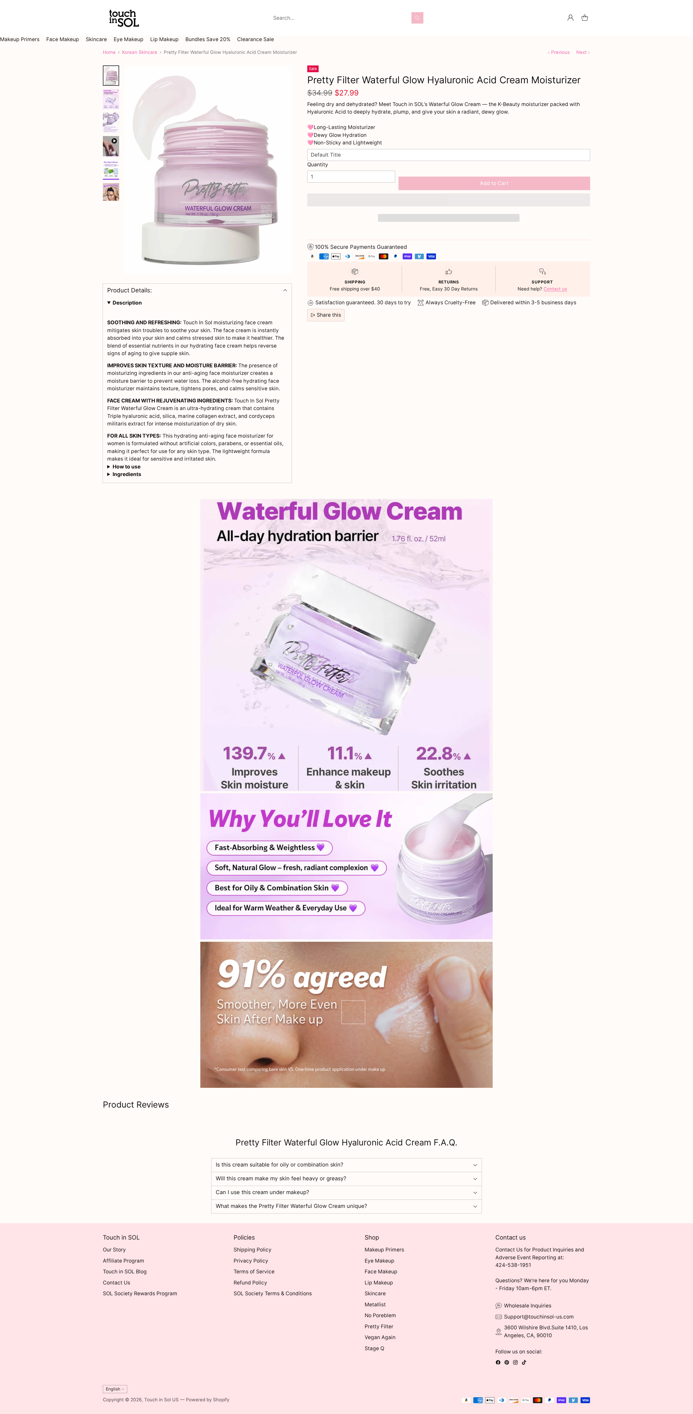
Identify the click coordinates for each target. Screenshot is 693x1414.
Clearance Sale (255, 39)
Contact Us (116, 1283)
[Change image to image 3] (111, 123)
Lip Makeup (164, 39)
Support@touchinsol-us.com (539, 1317)
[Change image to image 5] (111, 170)
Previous (560, 52)
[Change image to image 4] (111, 146)
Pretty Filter (379, 1326)
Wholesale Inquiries (527, 1306)
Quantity (317, 164)
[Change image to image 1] (111, 75)
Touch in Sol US (161, 1399)
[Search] (417, 18)
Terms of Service (254, 1271)
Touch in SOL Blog (125, 1271)
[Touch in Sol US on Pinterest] (507, 1363)
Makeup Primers (20, 39)
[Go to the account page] (570, 18)
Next (581, 52)
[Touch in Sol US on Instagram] (515, 1363)
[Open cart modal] (585, 18)
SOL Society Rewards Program (140, 1293)
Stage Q (374, 1348)
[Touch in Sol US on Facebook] (498, 1363)
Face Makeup (62, 39)
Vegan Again (380, 1337)
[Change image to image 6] (111, 193)
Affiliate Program (123, 1261)
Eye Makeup (128, 39)
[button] (448, 199)
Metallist (375, 1304)
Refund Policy (250, 1283)
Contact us (555, 289)
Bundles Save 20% (207, 39)
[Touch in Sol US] (123, 17)
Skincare (96, 39)
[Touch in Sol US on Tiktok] (524, 1363)
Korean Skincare (139, 52)
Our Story (114, 1250)
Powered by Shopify (207, 1399)
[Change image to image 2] (111, 99)
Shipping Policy (253, 1250)
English (113, 1389)
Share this (329, 315)
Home (109, 52)
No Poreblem (380, 1315)
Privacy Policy (251, 1261)
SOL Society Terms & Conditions (273, 1293)
